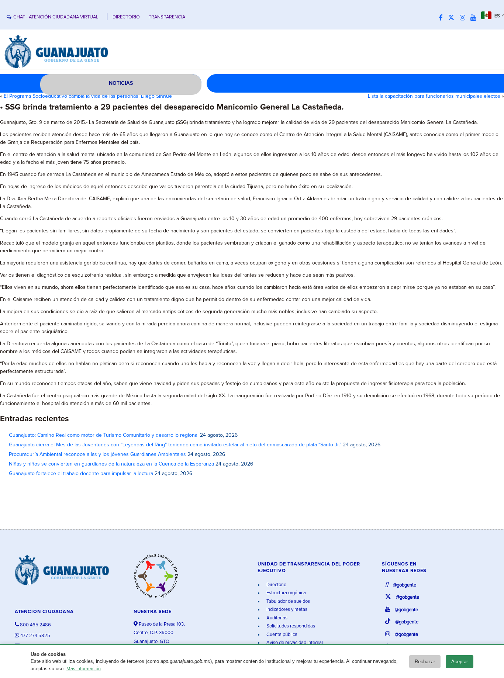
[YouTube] (475, 18)
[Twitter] (453, 18)
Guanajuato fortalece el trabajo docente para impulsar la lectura (81, 473)
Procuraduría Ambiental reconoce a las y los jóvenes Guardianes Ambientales (97, 454)
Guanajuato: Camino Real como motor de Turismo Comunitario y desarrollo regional (104, 435)
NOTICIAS (121, 83)
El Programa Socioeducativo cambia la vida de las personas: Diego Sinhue (88, 96)
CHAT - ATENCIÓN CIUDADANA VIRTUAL (55, 17)
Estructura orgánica (285, 593)
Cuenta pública (281, 634)
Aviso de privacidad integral (294, 642)
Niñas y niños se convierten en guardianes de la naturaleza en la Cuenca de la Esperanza (111, 464)
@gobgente (404, 585)
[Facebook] (442, 18)
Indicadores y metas (286, 609)
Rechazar (425, 661)
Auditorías (276, 618)
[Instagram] (464, 18)
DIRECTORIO (126, 17)
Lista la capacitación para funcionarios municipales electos (434, 96)
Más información (83, 669)
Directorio (275, 584)
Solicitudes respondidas (290, 626)
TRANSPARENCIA (167, 17)
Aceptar (459, 661)
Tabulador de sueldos (287, 601)
